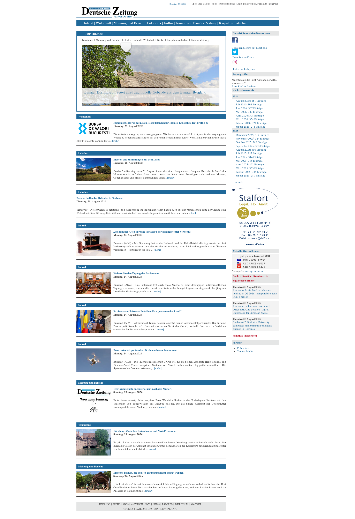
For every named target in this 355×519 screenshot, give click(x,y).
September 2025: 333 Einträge (253, 146)
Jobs (232, 3)
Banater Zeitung (205, 23)
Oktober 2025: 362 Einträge (251, 142)
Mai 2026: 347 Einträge (249, 111)
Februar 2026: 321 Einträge (251, 123)
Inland (88, 23)
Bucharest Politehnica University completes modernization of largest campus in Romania (252, 325)
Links (239, 3)
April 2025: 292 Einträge (250, 164)
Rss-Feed (249, 3)
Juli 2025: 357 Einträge (249, 153)
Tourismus (183, 23)
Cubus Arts (243, 348)
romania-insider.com (245, 335)
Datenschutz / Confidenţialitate (156, 508)
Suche (206, 3)
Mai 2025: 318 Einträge (249, 160)
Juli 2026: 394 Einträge (249, 104)
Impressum (261, 3)
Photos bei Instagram (243, 69)
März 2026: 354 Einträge (250, 119)
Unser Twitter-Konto (243, 57)
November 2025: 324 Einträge (253, 138)
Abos (214, 3)
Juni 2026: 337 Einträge (249, 108)
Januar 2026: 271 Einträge (250, 126)
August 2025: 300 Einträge (251, 149)
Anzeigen (224, 3)
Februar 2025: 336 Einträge (251, 171)
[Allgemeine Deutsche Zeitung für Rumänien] (109, 9)
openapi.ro (251, 271)
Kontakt (273, 3)
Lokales (153, 23)
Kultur (168, 23)
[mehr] (115, 141)
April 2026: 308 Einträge (250, 115)
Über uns (197, 3)
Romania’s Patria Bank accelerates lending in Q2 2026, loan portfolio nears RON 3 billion (255, 293)
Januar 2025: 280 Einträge (250, 175)
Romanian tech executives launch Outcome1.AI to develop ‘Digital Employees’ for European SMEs (251, 309)
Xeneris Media (245, 351)
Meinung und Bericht (129, 23)
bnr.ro (260, 271)
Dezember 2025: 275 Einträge (252, 134)
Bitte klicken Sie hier (243, 86)
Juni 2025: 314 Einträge (249, 157)
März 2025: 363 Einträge (250, 168)
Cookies (128, 508)
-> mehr (239, 182)
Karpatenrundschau (233, 23)
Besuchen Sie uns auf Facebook (249, 48)
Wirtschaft (103, 23)
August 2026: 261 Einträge (251, 100)
